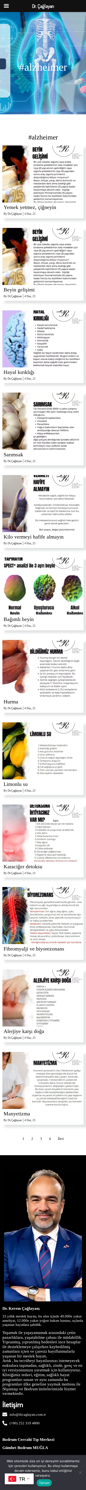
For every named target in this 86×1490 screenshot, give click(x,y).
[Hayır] (80, 1472)
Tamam (44, 1483)
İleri (61, 1139)
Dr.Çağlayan (15, 213)
